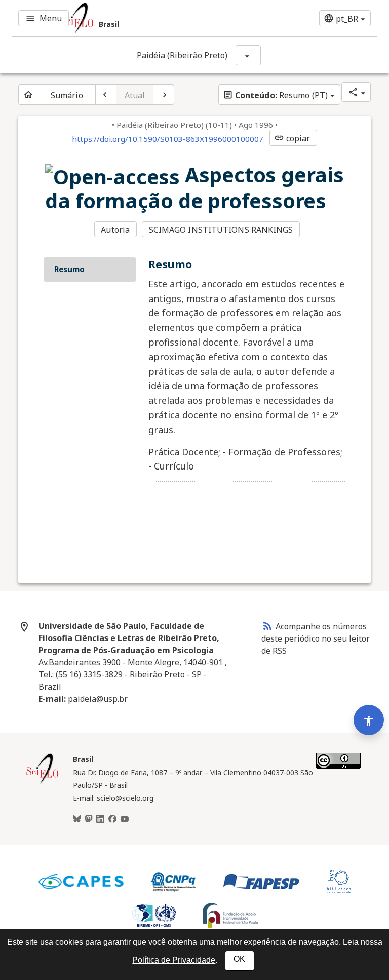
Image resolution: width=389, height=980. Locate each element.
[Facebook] (112, 819)
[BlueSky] (77, 819)
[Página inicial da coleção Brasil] (42, 782)
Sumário (67, 95)
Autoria (115, 229)
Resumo (69, 269)
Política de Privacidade (173, 960)
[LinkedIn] (100, 819)
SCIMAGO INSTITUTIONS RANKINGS (221, 229)
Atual (135, 95)
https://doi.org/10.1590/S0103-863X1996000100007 (167, 139)
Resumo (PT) (275, 95)
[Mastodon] (88, 819)
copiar (292, 138)
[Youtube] (125, 819)
